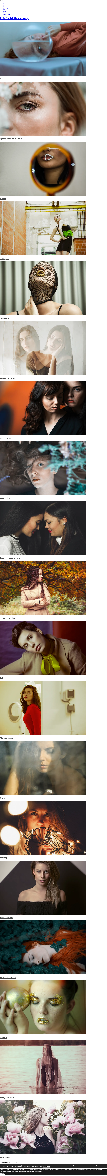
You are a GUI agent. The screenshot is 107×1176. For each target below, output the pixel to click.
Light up (3, 858)
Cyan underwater (7, 79)
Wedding (5, 9)
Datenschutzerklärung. (36, 1166)
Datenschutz (6, 14)
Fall (1, 678)
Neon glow (4, 258)
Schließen (2, 1174)
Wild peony (5, 1157)
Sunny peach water (8, 1097)
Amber (3, 199)
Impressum (6, 12)
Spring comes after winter (11, 139)
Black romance (6, 918)
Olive (2, 798)
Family (5, 6)
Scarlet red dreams (8, 977)
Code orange (5, 438)
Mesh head (4, 318)
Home (5, 3)
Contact (5, 11)
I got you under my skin (10, 558)
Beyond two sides (7, 378)
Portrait (5, 5)
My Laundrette (6, 738)
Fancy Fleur (5, 498)
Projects (5, 8)
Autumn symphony (8, 618)
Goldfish (3, 1037)
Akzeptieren (46, 1166)
